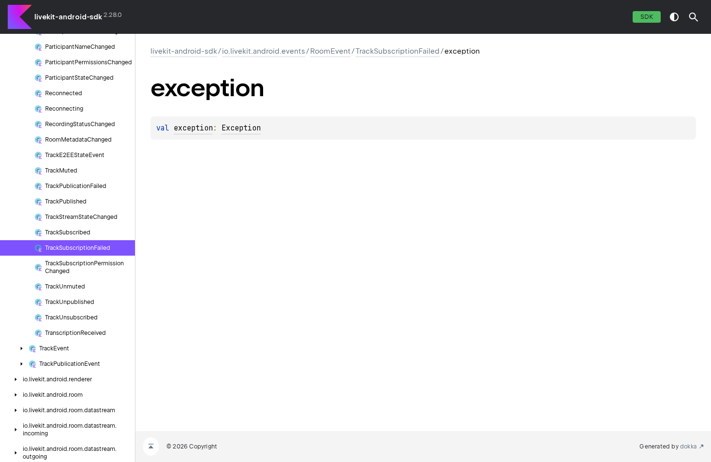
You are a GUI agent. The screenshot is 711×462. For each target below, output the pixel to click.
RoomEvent (330, 51)
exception (193, 128)
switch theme (674, 17)
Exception (241, 128)
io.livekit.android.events (263, 51)
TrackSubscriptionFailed (398, 51)
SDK (646, 16)
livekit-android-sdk (68, 17)
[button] (693, 17)
